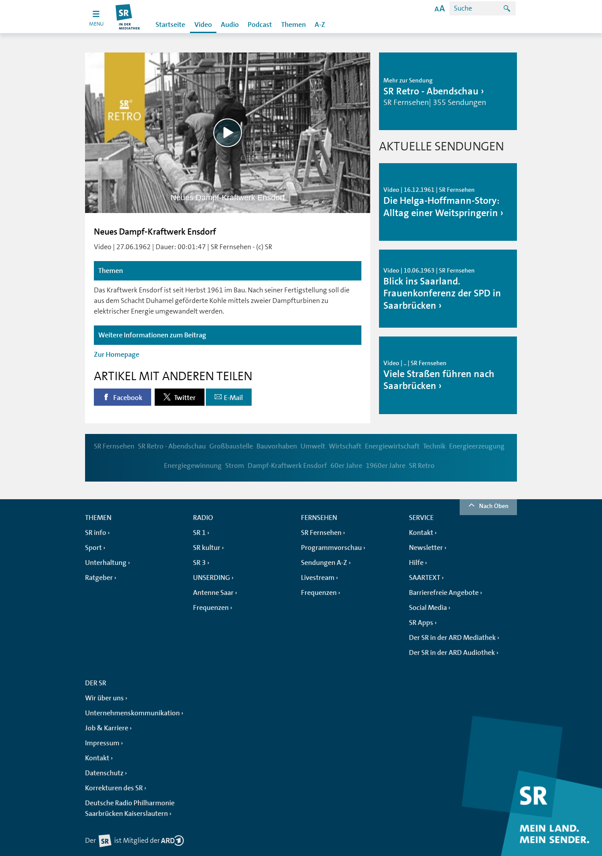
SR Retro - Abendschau (172, 446)
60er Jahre (346, 465)
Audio (230, 24)
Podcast (260, 24)
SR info (95, 532)
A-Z (320, 24)
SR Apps (421, 622)
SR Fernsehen (114, 446)
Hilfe (416, 562)
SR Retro (422, 465)
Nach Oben (494, 506)
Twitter (184, 397)
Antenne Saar (213, 592)
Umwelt (313, 446)
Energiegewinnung (193, 465)
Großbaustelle (231, 446)
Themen (293, 24)
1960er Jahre (385, 465)
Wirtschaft (345, 446)
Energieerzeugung (477, 446)
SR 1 (199, 532)
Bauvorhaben (276, 446)
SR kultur (206, 547)
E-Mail (233, 397)
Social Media (428, 607)
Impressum (102, 743)
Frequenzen (211, 607)
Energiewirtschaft (392, 446)
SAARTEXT (424, 577)
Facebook (127, 397)
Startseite (170, 24)
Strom (234, 465)
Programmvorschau (331, 547)
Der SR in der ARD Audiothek (452, 652)
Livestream (317, 577)
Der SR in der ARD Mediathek (452, 637)
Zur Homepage (116, 354)
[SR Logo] (128, 16)
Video (203, 24)
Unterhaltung (105, 562)
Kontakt (421, 532)
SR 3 (199, 562)
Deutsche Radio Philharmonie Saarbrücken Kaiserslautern (130, 808)
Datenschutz (104, 773)
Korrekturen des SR (114, 788)
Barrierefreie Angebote (444, 592)
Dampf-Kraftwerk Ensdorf (287, 465)
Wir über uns (104, 698)
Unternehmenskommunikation (132, 713)
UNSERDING (211, 577)
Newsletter (426, 547)
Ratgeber (99, 577)
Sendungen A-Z (324, 562)
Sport (93, 547)
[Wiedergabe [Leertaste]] (227, 132)
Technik (434, 446)
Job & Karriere (106, 728)
